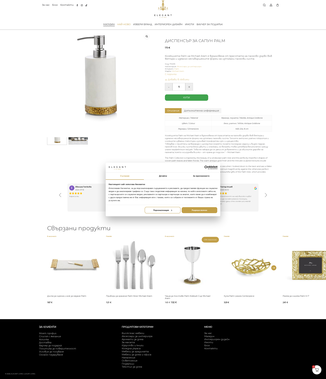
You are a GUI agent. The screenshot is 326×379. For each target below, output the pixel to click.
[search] (264, 5)
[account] (271, 5)
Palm (176, 69)
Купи (186, 97)
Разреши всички (199, 210)
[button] (147, 36)
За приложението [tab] (201, 176)
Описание (173, 110)
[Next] (273, 267)
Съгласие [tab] (124, 176)
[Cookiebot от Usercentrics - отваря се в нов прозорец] (206, 167)
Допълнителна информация (201, 110)
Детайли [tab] (163, 176)
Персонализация (161, 210)
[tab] (173, 110)
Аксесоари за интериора (189, 66)
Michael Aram (178, 71)
